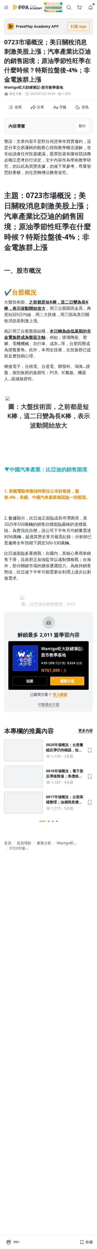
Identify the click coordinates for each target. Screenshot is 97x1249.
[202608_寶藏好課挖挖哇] (53, 7)
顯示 (82, 125)
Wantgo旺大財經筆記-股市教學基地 (33, 87)
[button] (6, 7)
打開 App (78, 26)
